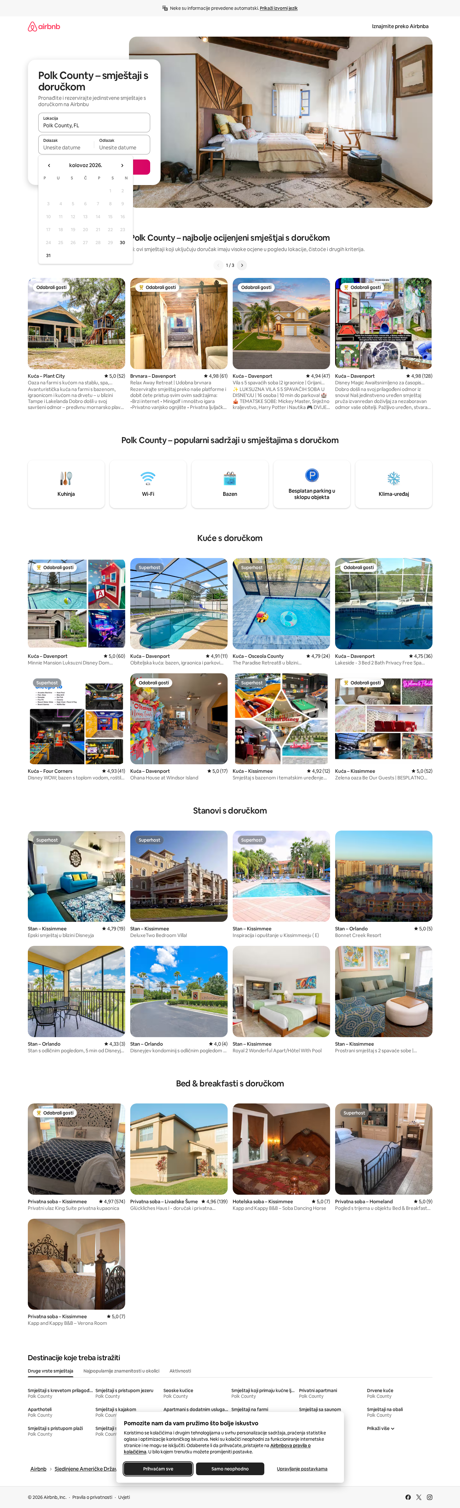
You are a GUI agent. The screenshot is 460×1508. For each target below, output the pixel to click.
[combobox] (94, 125)
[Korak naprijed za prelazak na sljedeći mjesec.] (122, 165)
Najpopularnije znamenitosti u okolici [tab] (121, 1371)
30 (122, 242)
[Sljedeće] (242, 265)
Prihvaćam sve (158, 1469)
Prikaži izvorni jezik (279, 8)
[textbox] (66, 147)
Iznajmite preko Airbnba (400, 26)
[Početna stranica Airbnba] (44, 26)
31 (48, 255)
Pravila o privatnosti (92, 1497)
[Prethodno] (218, 265)
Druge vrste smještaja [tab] (50, 1371)
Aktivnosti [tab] (180, 1371)
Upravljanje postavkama (302, 1469)
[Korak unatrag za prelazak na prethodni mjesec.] (49, 165)
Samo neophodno (230, 1469)
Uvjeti (124, 1497)
